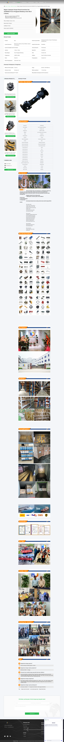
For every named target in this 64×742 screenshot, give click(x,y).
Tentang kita (24, 2)
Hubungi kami (31, 2)
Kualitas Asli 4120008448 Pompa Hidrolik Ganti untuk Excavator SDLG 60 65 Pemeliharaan (10, 134)
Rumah (14, 2)
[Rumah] (7, 2)
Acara (36, 2)
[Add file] (45, 740)
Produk (18, 2)
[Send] (61, 740)
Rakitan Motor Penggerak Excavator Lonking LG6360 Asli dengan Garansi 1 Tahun (10, 95)
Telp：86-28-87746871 (8, 725)
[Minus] (61, 719)
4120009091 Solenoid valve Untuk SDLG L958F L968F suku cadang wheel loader (10, 114)
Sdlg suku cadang (13, 6)
